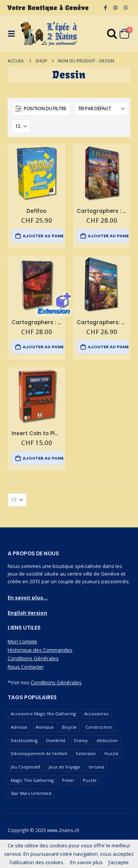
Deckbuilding (24, 740)
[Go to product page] (36, 173)
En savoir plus (86, 862)
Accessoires (96, 713)
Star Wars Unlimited (31, 793)
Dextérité (56, 740)
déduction (107, 740)
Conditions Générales (33, 658)
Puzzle (90, 780)
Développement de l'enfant (39, 753)
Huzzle (111, 753)
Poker (68, 780)
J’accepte (118, 862)
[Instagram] (115, 7)
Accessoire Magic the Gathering (43, 713)
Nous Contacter (26, 666)
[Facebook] (105, 7)
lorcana (96, 767)
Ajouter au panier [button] (43, 236)
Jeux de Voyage (64, 767)
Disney (81, 740)
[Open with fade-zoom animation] (112, 35)
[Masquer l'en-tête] (49, 33)
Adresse (19, 727)
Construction (98, 727)
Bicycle (69, 727)
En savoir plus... (28, 597)
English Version (27, 612)
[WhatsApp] (125, 7)
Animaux (45, 727)
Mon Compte (22, 641)
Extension (86, 753)
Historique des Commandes (40, 649)
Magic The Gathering (32, 780)
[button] (41, 109)
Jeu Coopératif (25, 767)
